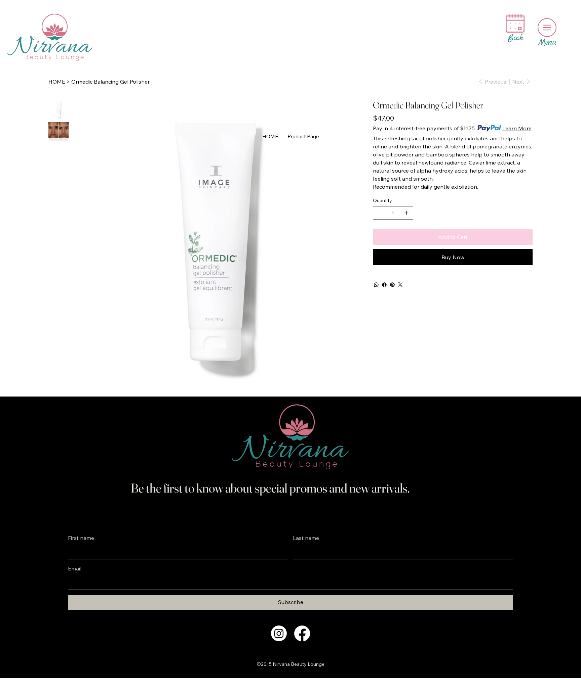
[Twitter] (400, 284)
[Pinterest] (392, 284)
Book (515, 38)
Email (74, 568)
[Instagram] (279, 633)
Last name (306, 538)
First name (81, 538)
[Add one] (406, 213)
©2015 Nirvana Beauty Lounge (290, 664)
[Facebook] (384, 284)
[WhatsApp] (376, 284)
